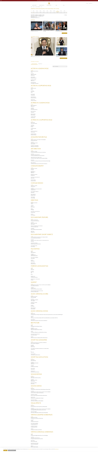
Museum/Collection (41, 5)
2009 (43, 12)
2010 (47, 12)
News (63, 5)
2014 (61, 12)
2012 (54, 12)
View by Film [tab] (40, 63)
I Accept (5, 450)
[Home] (49, 3)
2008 (40, 12)
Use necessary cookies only (12, 450)
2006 (33, 12)
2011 (50, 12)
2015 (64, 12)
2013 (57, 12)
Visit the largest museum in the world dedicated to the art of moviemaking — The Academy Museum (49, 0)
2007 (37, 12)
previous (31, 11)
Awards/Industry (34, 5)
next (66, 11)
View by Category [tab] (34, 63)
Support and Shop (49, 5)
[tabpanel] (49, 256)
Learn (56, 5)
